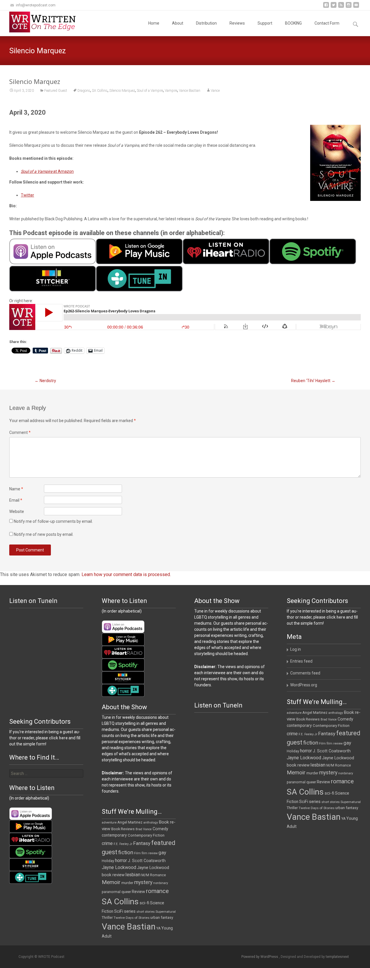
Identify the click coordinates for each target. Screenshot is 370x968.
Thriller (292, 808)
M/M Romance (338, 765)
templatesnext (337, 957)
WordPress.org (303, 685)
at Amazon (47, 171)
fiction (310, 742)
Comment (20, 432)
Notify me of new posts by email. (43, 534)
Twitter (27, 195)
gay (347, 743)
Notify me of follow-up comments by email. (53, 521)
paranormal (296, 782)
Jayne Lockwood (304, 757)
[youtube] (356, 7)
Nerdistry (45, 380)
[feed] (341, 7)
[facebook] (326, 7)
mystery (328, 773)
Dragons (83, 91)
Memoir (296, 772)
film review (335, 743)
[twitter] (333, 7)
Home (153, 23)
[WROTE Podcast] (45, 22)
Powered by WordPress (260, 957)
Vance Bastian (189, 91)
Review (323, 782)
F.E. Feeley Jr (308, 734)
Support (265, 23)
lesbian (317, 765)
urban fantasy (346, 808)
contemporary (299, 725)
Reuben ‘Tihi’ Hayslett (313, 380)
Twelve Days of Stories (316, 808)
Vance (215, 91)
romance (342, 781)
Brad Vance (329, 719)
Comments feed (305, 673)
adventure (294, 713)
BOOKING (293, 23)
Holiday (293, 751)
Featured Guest (55, 91)
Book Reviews (308, 719)
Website (16, 511)
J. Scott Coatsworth (332, 751)
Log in (295, 649)
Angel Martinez (315, 712)
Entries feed (301, 661)
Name (16, 489)
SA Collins (100, 91)
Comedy (345, 719)
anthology (335, 713)
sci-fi (329, 793)
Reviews (237, 23)
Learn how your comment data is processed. (126, 574)
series (315, 801)
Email (15, 500)
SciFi (303, 801)
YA (343, 819)
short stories (330, 802)
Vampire (171, 91)
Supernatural (351, 802)
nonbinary (345, 773)
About (177, 23)
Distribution (206, 23)
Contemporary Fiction (331, 725)
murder (312, 773)
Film (322, 743)
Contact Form (326, 23)
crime (292, 733)
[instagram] (349, 7)
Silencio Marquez (122, 91)
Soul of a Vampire (150, 91)
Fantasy (326, 733)
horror (306, 751)
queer (311, 782)
